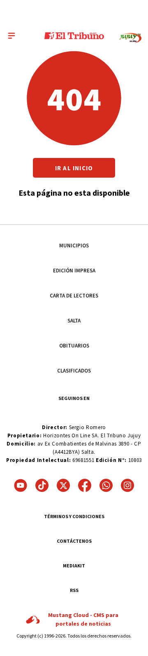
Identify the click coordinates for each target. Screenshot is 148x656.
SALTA (74, 320)
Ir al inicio (74, 168)
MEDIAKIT (74, 565)
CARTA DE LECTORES (74, 295)
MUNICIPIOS (74, 245)
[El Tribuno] (74, 35)
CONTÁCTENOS (74, 541)
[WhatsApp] (106, 485)
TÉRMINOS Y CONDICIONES (74, 516)
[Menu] (11, 36)
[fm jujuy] (130, 38)
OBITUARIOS (74, 345)
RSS (74, 590)
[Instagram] (127, 485)
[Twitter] (63, 485)
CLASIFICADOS (74, 370)
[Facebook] (84, 485)
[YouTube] (20, 485)
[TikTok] (42, 485)
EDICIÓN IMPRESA (74, 270)
